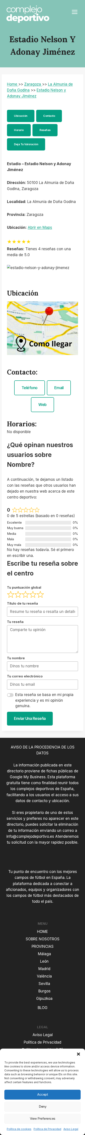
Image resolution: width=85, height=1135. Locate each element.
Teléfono (29, 387)
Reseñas (45, 130)
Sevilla (44, 983)
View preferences (42, 1118)
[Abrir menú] (74, 11)
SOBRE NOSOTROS (43, 939)
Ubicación (20, 115)
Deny (42, 1106)
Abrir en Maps (40, 227)
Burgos (44, 991)
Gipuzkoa (44, 998)
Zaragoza (33, 84)
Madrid (44, 969)
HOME (42, 931)
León (44, 961)
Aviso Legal (70, 1129)
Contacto (49, 115)
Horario (19, 130)
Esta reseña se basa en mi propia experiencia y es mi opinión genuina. (44, 700)
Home (12, 84)
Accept (42, 1094)
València (44, 976)
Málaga (44, 954)
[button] (78, 1054)
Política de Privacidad (47, 1129)
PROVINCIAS (43, 946)
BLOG (43, 1008)
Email (59, 387)
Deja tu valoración (26, 144)
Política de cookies (19, 1129)
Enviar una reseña (30, 718)
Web (42, 404)
